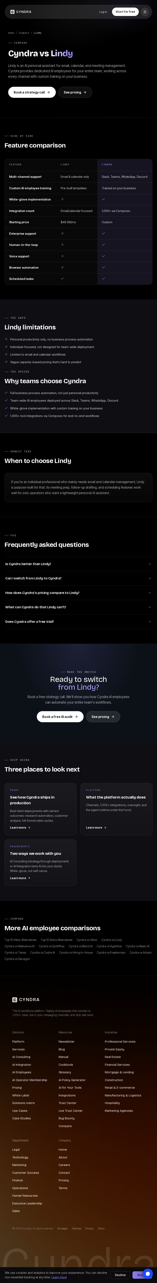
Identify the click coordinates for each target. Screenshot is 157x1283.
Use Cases (19, 1111)
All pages (62, 1228)
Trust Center (67, 1103)
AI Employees (21, 1072)
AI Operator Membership (29, 1080)
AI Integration (21, 1065)
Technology (20, 1157)
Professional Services (120, 1041)
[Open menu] (145, 12)
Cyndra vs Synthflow (52, 946)
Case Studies (21, 1118)
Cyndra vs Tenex (15, 952)
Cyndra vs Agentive (109, 946)
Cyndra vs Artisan (140, 952)
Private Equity (114, 1049)
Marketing (19, 1165)
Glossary (65, 1072)
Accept (142, 1275)
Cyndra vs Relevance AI (19, 946)
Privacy (64, 1180)
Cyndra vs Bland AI (81, 946)
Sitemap (76, 1228)
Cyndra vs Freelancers (111, 952)
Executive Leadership (27, 1203)
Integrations (67, 1095)
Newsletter (67, 1041)
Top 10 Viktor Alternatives (20, 940)
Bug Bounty (67, 1118)
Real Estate (113, 1057)
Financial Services (117, 1065)
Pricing (17, 1087)
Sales (16, 1211)
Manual (63, 1057)
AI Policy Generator (72, 1080)
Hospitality (112, 1103)
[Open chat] (148, 1274)
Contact (64, 1173)
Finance (17, 1180)
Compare (24, 33)
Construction (114, 1080)
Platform (18, 1041)
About (63, 1157)
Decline (120, 1275)
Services (18, 1049)
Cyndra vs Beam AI (137, 946)
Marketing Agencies (119, 1111)
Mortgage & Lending (119, 1072)
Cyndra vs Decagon (17, 959)
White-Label (20, 1095)
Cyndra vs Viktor (86, 940)
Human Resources (25, 1195)
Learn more (59, 1277)
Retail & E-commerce (120, 1087)
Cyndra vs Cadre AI (42, 952)
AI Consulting (21, 1057)
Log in (103, 12)
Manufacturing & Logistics (123, 1095)
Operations (20, 1188)
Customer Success (25, 1173)
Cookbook (66, 1065)
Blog (62, 1049)
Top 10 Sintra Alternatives (56, 940)
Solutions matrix (23, 1103)
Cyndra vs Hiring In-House (76, 952)
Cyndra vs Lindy (111, 940)
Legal (16, 1149)
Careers (64, 1165)
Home (11, 33)
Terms (63, 1188)
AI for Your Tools (70, 1087)
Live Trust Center (71, 1111)
